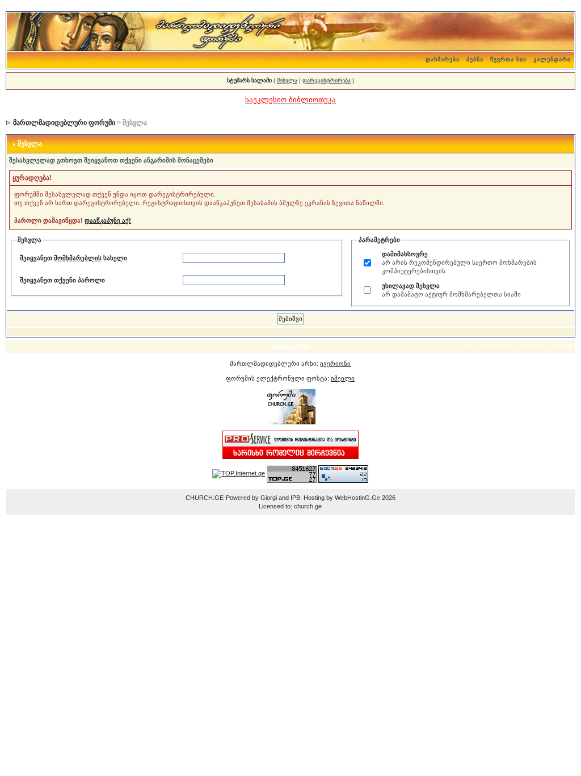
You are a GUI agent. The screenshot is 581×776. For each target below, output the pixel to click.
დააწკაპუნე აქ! (108, 220)
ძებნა (474, 59)
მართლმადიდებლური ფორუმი (64, 123)
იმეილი (343, 378)
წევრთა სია (508, 59)
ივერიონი (335, 363)
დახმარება (443, 59)
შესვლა (287, 80)
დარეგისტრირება (326, 80)
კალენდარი (552, 59)
